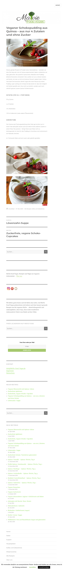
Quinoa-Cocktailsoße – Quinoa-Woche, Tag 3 (23, 473)
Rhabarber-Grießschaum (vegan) (19, 510)
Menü (58, 5)
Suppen (9, 539)
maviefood (11, 208)
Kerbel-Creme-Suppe (15, 515)
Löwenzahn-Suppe (14, 400)
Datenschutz (10, 373)
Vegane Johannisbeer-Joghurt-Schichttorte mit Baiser (26, 496)
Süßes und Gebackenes (38, 208)
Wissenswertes (11, 552)
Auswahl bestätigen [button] (44, 567)
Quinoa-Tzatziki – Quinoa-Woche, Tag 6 (21, 459)
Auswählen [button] (32, 567)
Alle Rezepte (27, 208)
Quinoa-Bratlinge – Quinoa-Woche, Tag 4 (22, 469)
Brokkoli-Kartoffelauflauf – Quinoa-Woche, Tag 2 (24, 478)
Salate (8, 535)
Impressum (10, 371)
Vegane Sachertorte (14, 492)
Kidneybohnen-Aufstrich (16, 506)
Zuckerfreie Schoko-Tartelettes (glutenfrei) (22, 455)
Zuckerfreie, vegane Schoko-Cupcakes (20, 393)
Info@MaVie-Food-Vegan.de (15, 368)
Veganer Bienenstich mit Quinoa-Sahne (21, 389)
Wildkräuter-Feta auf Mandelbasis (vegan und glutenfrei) (26, 519)
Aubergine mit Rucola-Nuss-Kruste (19, 501)
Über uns (19, 276)
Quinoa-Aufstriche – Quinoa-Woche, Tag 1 (22, 483)
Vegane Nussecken (14, 487)
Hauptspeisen (11, 543)
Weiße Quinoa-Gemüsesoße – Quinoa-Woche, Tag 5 (25, 464)
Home (8, 531)
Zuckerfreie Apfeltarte (15, 391)
